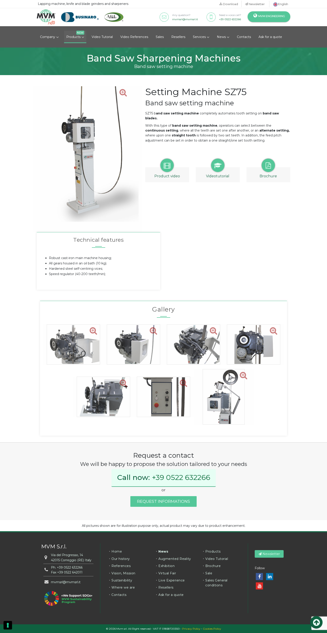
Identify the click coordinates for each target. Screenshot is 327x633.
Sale (208, 573)
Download (230, 4)
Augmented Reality (174, 559)
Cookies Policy (212, 628)
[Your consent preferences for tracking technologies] (8, 625)
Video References (134, 37)
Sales (160, 37)
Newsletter (256, 4)
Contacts (244, 37)
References (121, 566)
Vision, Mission (123, 573)
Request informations (163, 501)
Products (73, 37)
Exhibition (166, 566)
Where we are (123, 587)
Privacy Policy (191, 628)
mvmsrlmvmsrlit (185, 19)
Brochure (213, 566)
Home (116, 551)
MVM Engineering (271, 16)
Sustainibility (121, 580)
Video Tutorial (102, 37)
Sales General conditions (216, 582)
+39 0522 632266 (230, 19)
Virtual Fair (167, 573)
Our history (120, 559)
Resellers (178, 37)
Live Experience (171, 580)
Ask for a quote (270, 37)
